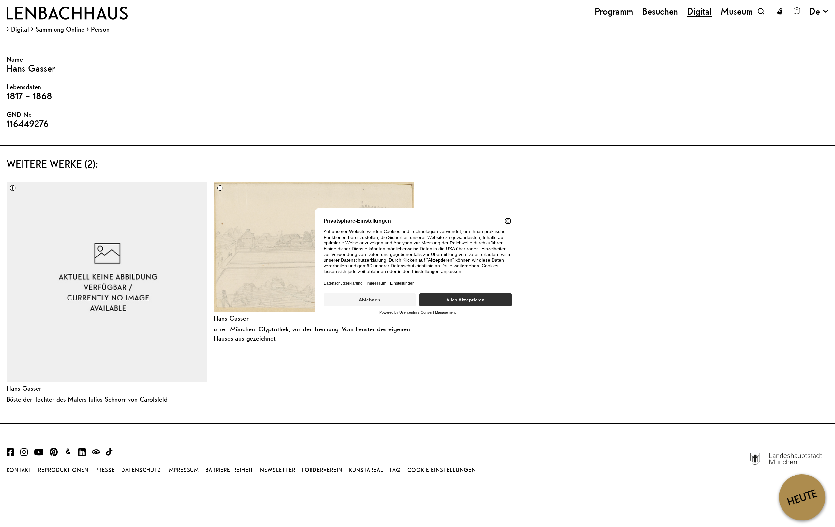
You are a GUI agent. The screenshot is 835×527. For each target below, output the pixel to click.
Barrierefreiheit (229, 470)
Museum (737, 11)
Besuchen (660, 11)
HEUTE (801, 497)
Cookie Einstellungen (441, 470)
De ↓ (818, 11)
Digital (20, 29)
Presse (105, 470)
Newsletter (277, 470)
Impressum (183, 470)
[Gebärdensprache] (779, 11)
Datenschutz (141, 470)
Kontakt (19, 470)
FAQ (395, 470)
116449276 (28, 123)
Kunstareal (366, 470)
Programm (614, 11)
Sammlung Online (60, 29)
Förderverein (322, 470)
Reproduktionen (63, 470)
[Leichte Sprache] (797, 10)
